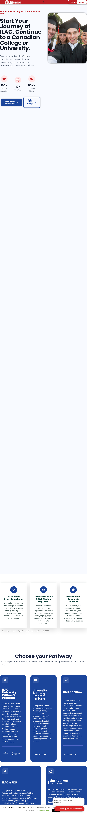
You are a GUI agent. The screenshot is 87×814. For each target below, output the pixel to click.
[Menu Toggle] (43, 2)
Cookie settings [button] (43, 810)
